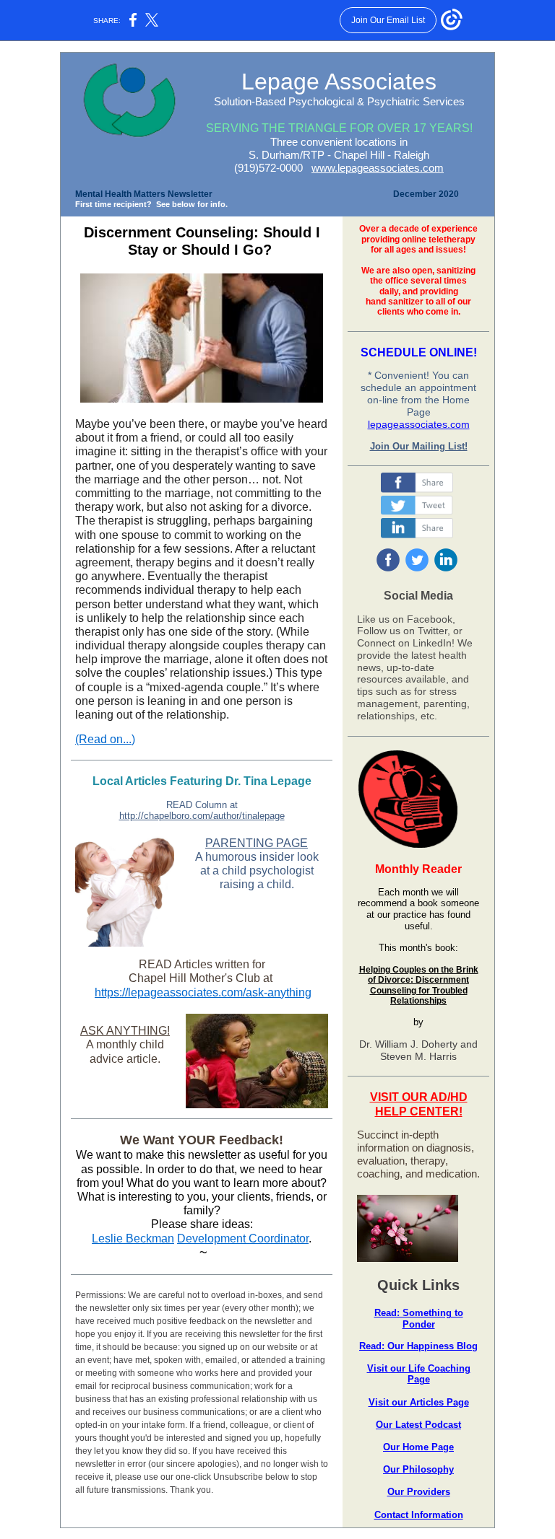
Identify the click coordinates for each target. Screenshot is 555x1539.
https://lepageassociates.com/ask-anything (203, 992)
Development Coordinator (243, 1238)
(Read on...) (105, 739)
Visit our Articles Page (419, 1402)
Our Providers (418, 1491)
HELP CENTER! (418, 1111)
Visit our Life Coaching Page (418, 1374)
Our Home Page (418, 1447)
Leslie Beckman (133, 1238)
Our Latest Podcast (418, 1424)
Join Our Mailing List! (419, 446)
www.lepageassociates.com (377, 168)
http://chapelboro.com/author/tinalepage (202, 815)
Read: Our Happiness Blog (418, 1346)
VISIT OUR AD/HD (419, 1097)
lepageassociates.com (419, 424)
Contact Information (418, 1514)
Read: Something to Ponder (418, 1318)
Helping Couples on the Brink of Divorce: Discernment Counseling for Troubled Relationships (418, 985)
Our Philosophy (418, 1469)
